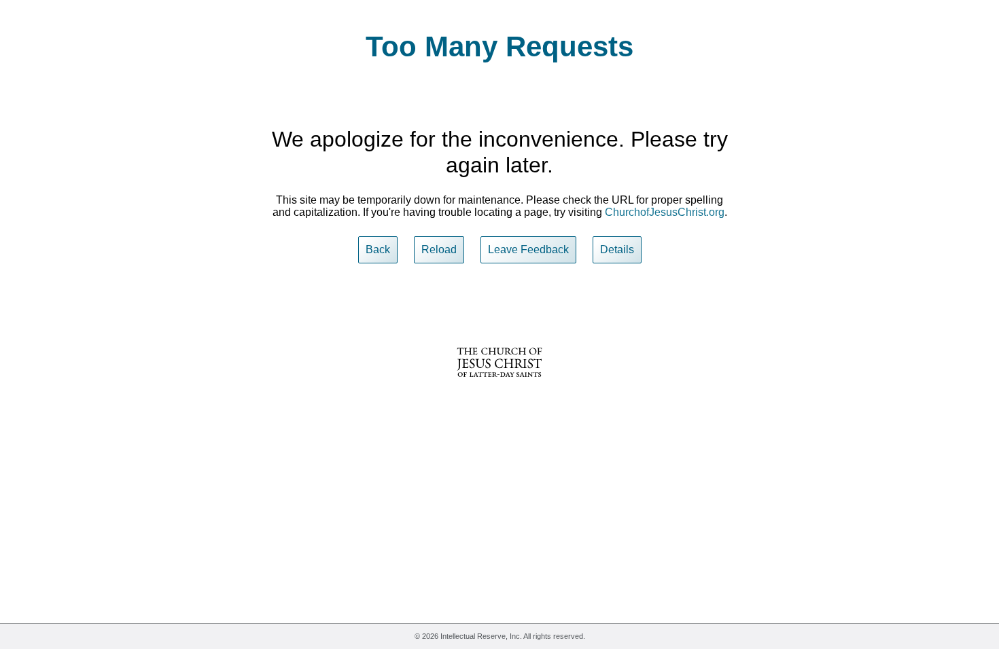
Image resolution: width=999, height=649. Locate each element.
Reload (439, 249)
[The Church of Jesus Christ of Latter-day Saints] (499, 386)
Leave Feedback (528, 249)
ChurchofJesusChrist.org (664, 212)
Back (378, 249)
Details (617, 249)
